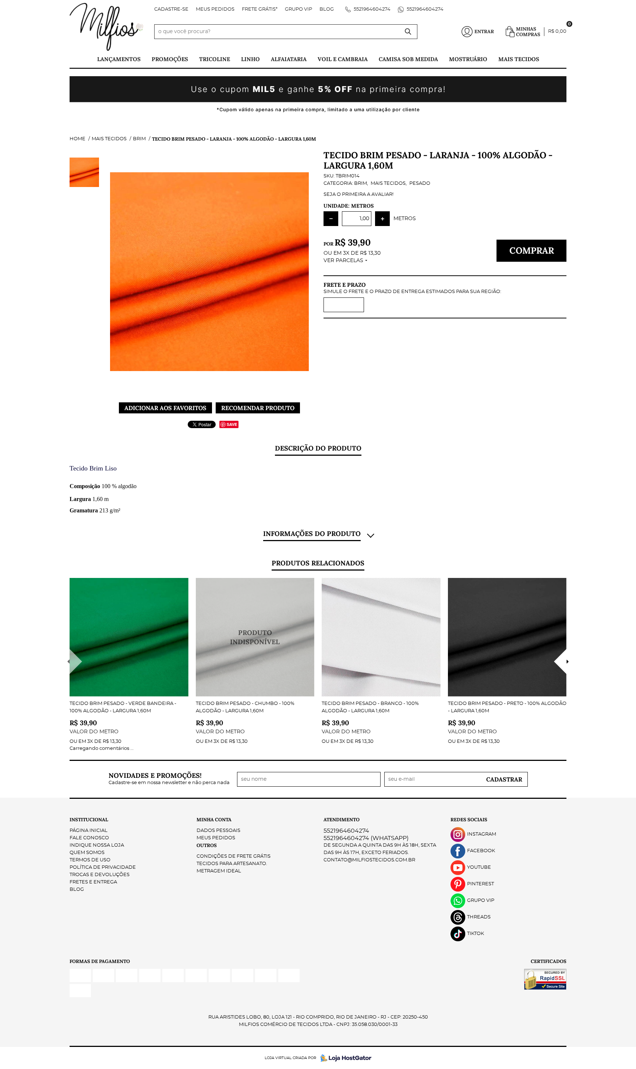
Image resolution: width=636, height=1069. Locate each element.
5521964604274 (372, 9)
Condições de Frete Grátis (234, 856)
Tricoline (214, 59)
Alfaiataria (289, 59)
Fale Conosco (89, 838)
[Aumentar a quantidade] (382, 218)
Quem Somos (87, 852)
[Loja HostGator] (343, 1058)
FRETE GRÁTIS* (260, 9)
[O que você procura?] (408, 31)
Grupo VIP (298, 9)
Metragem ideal (219, 871)
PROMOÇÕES (170, 59)
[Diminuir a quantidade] (331, 218)
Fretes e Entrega (93, 882)
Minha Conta (214, 819)
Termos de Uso (90, 860)
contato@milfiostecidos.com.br (369, 860)
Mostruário (468, 59)
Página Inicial (88, 830)
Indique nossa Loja (97, 845)
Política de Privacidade (103, 867)
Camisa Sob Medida (408, 59)
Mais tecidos (518, 59)
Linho (250, 59)
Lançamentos (119, 59)
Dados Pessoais (218, 830)
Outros (207, 845)
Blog (326, 9)
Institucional (89, 819)
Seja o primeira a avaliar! (358, 194)
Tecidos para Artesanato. (232, 863)
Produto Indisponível (255, 637)
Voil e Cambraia (343, 59)
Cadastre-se (171, 9)
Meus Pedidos (215, 9)
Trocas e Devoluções (100, 874)
